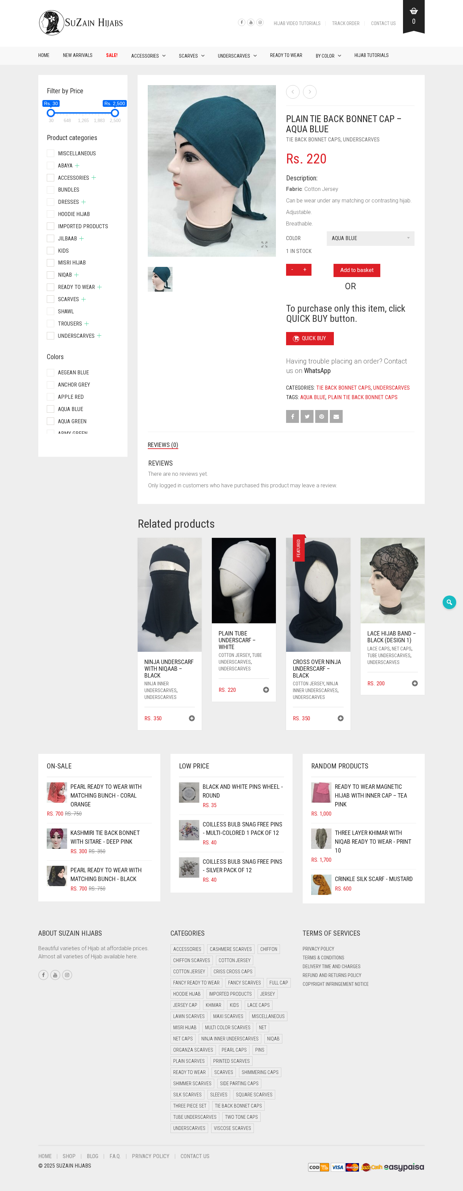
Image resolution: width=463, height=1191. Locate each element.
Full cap (278, 982)
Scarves (188, 56)
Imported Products (83, 226)
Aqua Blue (312, 397)
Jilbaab (67, 238)
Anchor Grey (74, 385)
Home (43, 55)
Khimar (213, 1005)
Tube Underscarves (388, 655)
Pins (259, 1050)
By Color (325, 56)
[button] (192, 719)
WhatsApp (317, 371)
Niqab (65, 275)
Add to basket (357, 270)
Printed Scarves (231, 1061)
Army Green (72, 433)
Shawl (66, 311)
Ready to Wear (286, 55)
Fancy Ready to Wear (196, 982)
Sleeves (218, 1094)
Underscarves (234, 56)
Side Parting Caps (239, 1083)
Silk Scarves (187, 1094)
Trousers (70, 323)
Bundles (68, 190)
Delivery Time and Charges (332, 966)
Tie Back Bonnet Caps (313, 139)
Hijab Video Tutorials (297, 23)
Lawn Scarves (189, 1016)
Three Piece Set (189, 1106)
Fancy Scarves (244, 982)
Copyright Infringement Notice (336, 984)
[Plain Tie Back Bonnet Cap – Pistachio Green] (310, 92)
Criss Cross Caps (233, 971)
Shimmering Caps (260, 1072)
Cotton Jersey (234, 655)
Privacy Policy (318, 949)
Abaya (65, 165)
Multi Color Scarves (227, 1027)
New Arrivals (78, 55)
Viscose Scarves (232, 1128)
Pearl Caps (234, 1050)
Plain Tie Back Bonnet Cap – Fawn (36, 3)
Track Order (346, 23)
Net (262, 1027)
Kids (63, 251)
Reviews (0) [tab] (163, 444)
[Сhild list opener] (77, 165)
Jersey (267, 994)
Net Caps (401, 648)
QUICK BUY (314, 338)
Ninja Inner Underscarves (230, 1038)
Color (293, 238)
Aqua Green (72, 421)
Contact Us (383, 23)
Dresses (68, 202)
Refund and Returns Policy (332, 975)
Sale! (112, 55)
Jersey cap (185, 1005)
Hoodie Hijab (74, 214)
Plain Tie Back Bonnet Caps (363, 397)
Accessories (145, 56)
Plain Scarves (189, 1061)
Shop (69, 1156)
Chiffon (268, 949)
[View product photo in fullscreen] (264, 245)
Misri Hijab (72, 262)
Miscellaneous (77, 153)
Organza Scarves (193, 1050)
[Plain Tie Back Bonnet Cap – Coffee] (293, 92)
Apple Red (71, 397)
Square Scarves (254, 1094)
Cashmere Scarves (231, 949)
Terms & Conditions (323, 957)
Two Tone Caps (241, 1117)
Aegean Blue (73, 372)
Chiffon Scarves (191, 960)
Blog (92, 1156)
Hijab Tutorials (372, 55)
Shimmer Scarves (192, 1083)
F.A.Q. (115, 1156)
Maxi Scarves (228, 1016)
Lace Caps (378, 648)
